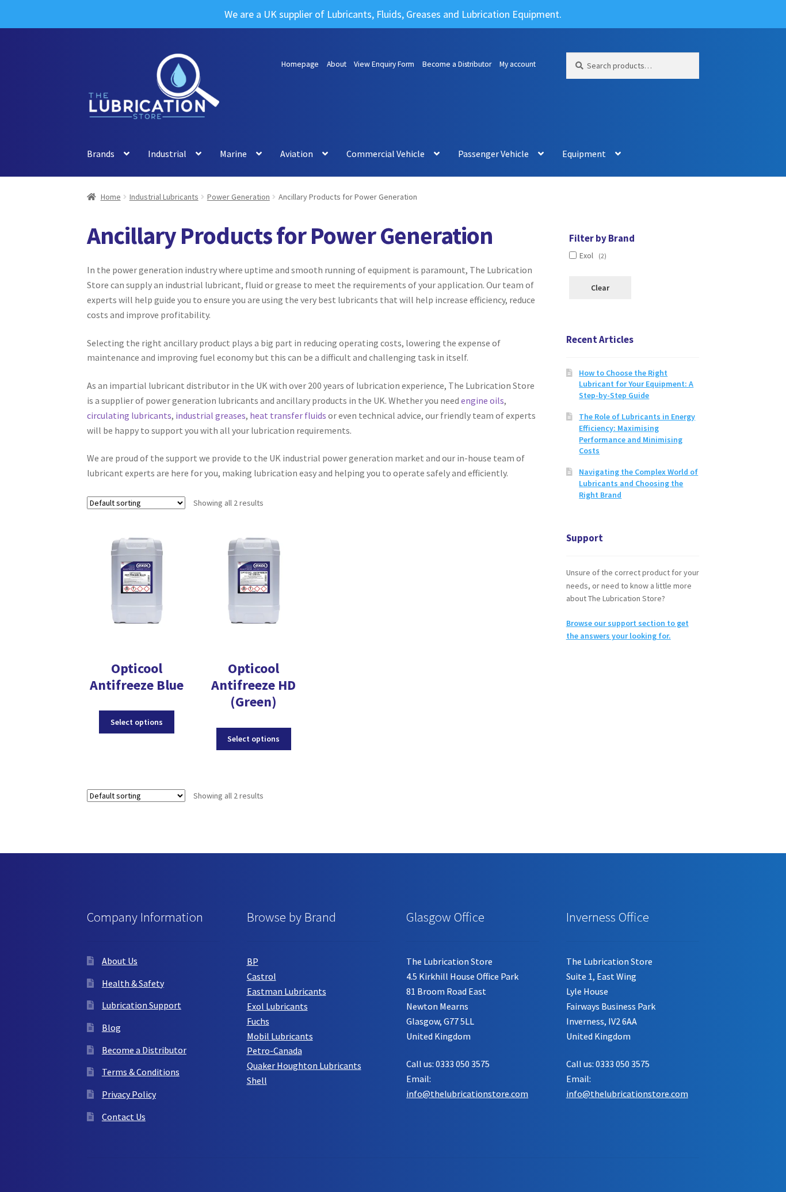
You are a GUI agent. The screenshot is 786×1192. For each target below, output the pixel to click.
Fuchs (258, 1021)
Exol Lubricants (277, 1006)
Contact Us (124, 1116)
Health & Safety (133, 983)
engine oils (482, 400)
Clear (600, 287)
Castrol (261, 976)
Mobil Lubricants (280, 1036)
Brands (101, 153)
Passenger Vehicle (493, 153)
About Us (120, 960)
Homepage (300, 64)
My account (517, 64)
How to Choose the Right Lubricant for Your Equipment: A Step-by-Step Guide (636, 384)
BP (252, 961)
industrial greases (210, 415)
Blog (111, 1027)
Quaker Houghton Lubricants (304, 1065)
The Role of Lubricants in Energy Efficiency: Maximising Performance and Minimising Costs (637, 433)
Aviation (296, 153)
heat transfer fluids (288, 415)
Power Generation (238, 197)
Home (111, 197)
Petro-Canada (274, 1050)
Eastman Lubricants (286, 991)
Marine (233, 153)
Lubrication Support (141, 1005)
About (336, 64)
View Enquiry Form (384, 64)
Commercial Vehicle (385, 153)
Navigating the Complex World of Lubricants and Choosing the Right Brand (638, 483)
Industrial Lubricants (164, 197)
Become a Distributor (456, 64)
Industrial (167, 153)
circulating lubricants (129, 415)
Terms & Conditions (141, 1072)
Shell (257, 1080)
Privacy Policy (129, 1094)
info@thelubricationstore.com (467, 1093)
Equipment (584, 153)
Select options (136, 722)
